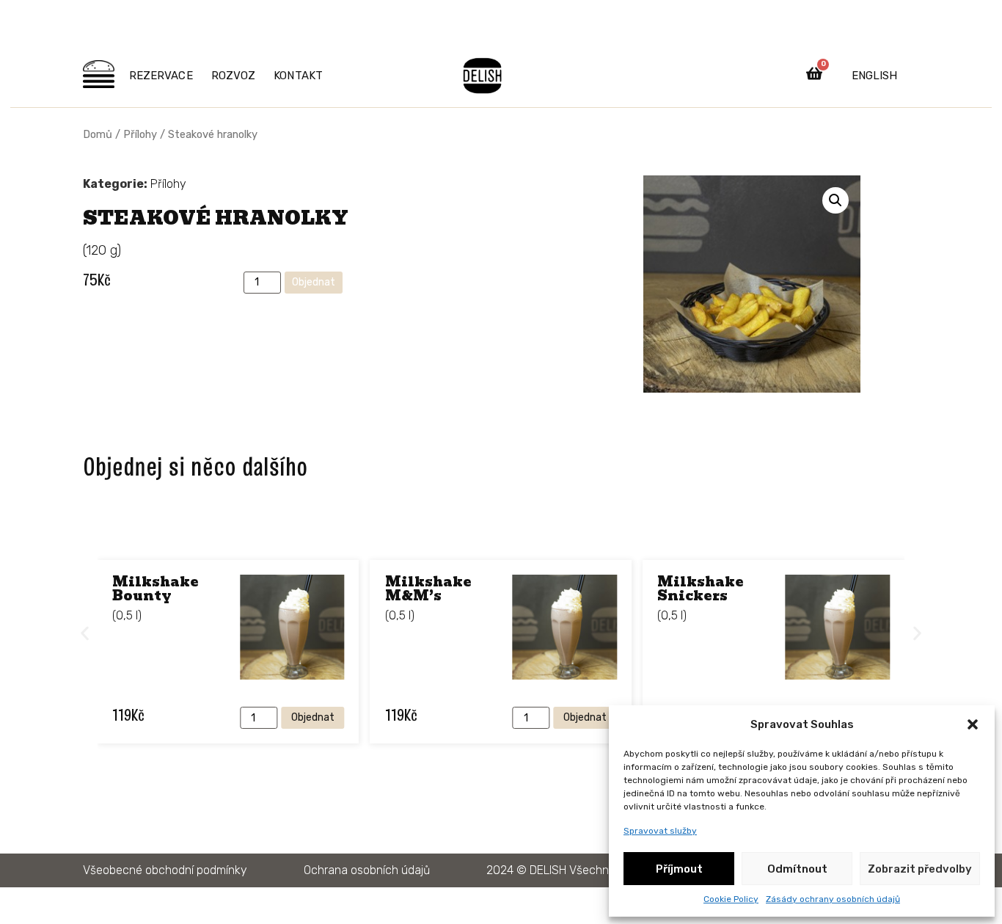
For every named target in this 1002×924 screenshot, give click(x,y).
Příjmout (679, 869)
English (874, 75)
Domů (97, 134)
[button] (972, 724)
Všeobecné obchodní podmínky (165, 870)
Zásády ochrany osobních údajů (833, 899)
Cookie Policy (730, 899)
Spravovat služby (660, 831)
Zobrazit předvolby (920, 869)
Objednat (313, 282)
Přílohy (140, 134)
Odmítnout (797, 869)
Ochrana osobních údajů (367, 870)
